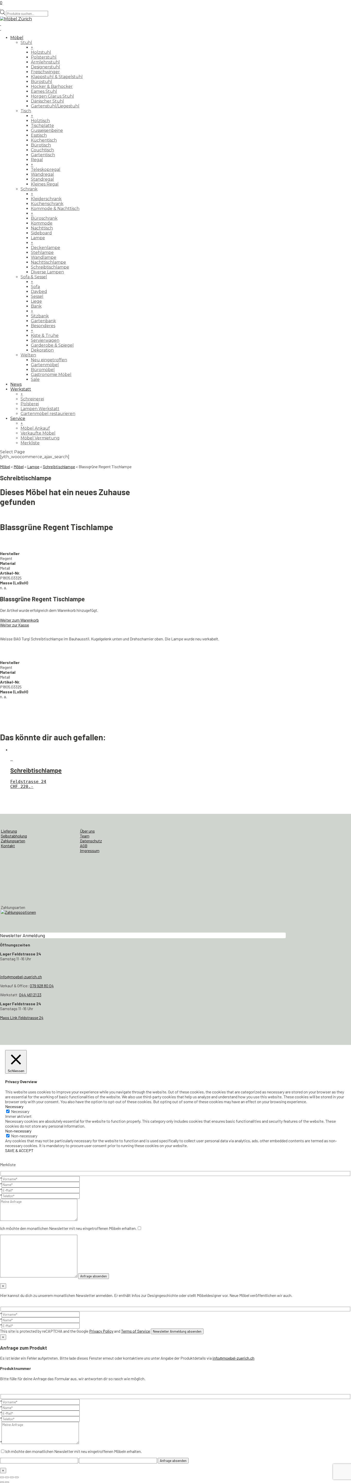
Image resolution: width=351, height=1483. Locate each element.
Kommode (41, 223)
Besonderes (43, 325)
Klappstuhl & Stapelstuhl (57, 76)
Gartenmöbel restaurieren (48, 413)
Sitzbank (40, 316)
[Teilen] (12, 1477)
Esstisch (39, 135)
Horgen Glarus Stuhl (52, 96)
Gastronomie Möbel (51, 374)
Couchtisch (42, 150)
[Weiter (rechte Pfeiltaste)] (7, 1482)
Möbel (16, 37)
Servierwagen (45, 340)
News (16, 384)
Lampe (38, 237)
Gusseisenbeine (47, 130)
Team (84, 835)
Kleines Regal (45, 184)
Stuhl (26, 42)
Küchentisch (44, 140)
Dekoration (42, 350)
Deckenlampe (45, 247)
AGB (83, 845)
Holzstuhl (41, 52)
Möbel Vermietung (40, 438)
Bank (36, 306)
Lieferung (9, 830)
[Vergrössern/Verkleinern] (2, 1477)
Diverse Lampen (47, 272)
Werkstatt (20, 389)
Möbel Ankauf (35, 428)
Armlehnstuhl (45, 62)
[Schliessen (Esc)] (17, 1477)
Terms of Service (135, 1331)
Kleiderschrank (46, 198)
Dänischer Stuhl (47, 101)
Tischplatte (42, 125)
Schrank (29, 189)
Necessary (20, 1111)
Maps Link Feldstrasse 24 (21, 1017)
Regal (37, 159)
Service (17, 418)
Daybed (39, 291)
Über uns (87, 830)
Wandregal (42, 174)
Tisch (26, 110)
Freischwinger (45, 71)
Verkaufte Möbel (38, 433)
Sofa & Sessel (34, 276)
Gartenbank (43, 320)
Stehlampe (42, 252)
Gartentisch (43, 154)
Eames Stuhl (44, 91)
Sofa (35, 286)
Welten (28, 355)
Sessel (37, 296)
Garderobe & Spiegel (52, 345)
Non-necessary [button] (18, 1130)
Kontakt (8, 845)
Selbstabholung (14, 835)
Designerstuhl (45, 67)
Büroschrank (44, 218)
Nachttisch (42, 228)
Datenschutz (91, 840)
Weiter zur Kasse (14, 624)
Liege (36, 301)
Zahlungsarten (13, 840)
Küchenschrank (47, 203)
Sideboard (41, 233)
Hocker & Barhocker (52, 86)
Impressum (89, 850)
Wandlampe (43, 257)
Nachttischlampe (48, 262)
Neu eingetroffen (49, 359)
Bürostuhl (41, 81)
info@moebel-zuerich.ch (21, 976)
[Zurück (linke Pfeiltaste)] (2, 1482)
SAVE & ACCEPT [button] (19, 1150)
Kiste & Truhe (45, 335)
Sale (35, 379)
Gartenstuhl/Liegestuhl (55, 106)
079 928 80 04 (42, 985)
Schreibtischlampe (50, 267)
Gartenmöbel (45, 364)
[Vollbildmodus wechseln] (7, 1477)
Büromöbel (43, 369)
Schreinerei (32, 399)
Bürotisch (41, 145)
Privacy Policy (101, 1331)
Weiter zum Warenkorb (19, 620)
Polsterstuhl (44, 57)
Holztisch (40, 120)
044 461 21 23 (30, 994)
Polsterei (30, 403)
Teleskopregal (45, 169)
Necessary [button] (14, 1106)
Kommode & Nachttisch (55, 208)
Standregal (42, 179)
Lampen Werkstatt (40, 408)
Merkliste (30, 442)
